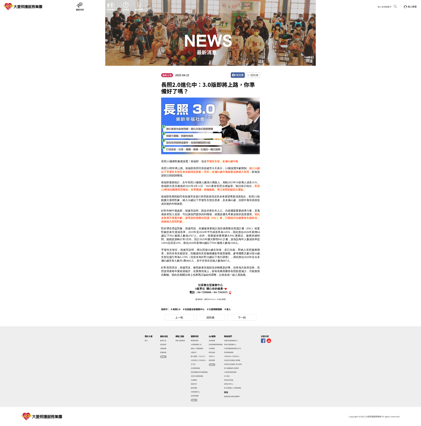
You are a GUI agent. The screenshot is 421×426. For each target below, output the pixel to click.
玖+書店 (227, 376)
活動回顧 (163, 348)
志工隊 (193, 364)
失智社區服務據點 (197, 376)
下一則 (242, 317)
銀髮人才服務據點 (197, 348)
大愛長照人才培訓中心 (198, 360)
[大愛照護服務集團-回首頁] (23, 6)
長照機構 (212, 340)
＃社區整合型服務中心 (193, 309)
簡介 (146, 340)
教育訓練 (212, 352)
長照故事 (163, 344)
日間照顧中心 (195, 392)
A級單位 (193, 352)
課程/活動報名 (180, 340)
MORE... (163, 357)
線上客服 (412, 6)
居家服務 (212, 360)
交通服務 (194, 380)
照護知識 (163, 352)
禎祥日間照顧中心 (230, 344)
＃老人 (227, 309)
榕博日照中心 (228, 384)
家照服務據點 (228, 352)
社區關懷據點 (195, 368)
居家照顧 (194, 388)
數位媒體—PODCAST (198, 356)
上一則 (179, 317)
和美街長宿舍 (228, 380)
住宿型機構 (194, 396)
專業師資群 (194, 340)
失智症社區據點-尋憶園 (232, 360)
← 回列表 (252, 75)
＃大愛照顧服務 (214, 309)
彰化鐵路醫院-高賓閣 (231, 368)
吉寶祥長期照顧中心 (231, 340)
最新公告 (163, 340)
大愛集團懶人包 (196, 344)
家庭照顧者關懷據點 (216, 344)
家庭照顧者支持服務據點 (199, 372)
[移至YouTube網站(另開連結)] (269, 340)
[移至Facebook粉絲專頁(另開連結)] (263, 340)
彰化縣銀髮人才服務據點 (232, 388)
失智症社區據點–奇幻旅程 (233, 364)
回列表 (210, 317)
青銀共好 (194, 384)
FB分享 (239, 75)
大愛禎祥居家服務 (230, 372)
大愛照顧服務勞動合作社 (232, 348)
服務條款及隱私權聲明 (231, 396)
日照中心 (212, 356)
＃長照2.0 (175, 309)
